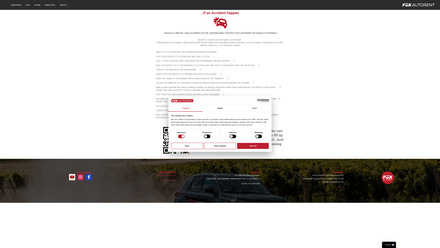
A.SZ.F (341, 187)
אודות (28, 5)
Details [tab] (220, 108)
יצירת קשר (63, 5)
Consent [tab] (185, 108)
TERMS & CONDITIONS (166, 175)
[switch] (207, 136)
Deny (187, 146)
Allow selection (220, 146)
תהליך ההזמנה (50, 5)
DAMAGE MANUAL (168, 180)
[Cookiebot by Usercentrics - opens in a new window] (259, 100)
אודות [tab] (254, 108)
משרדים (37, 5)
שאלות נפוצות (16, 5)
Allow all (253, 146)
